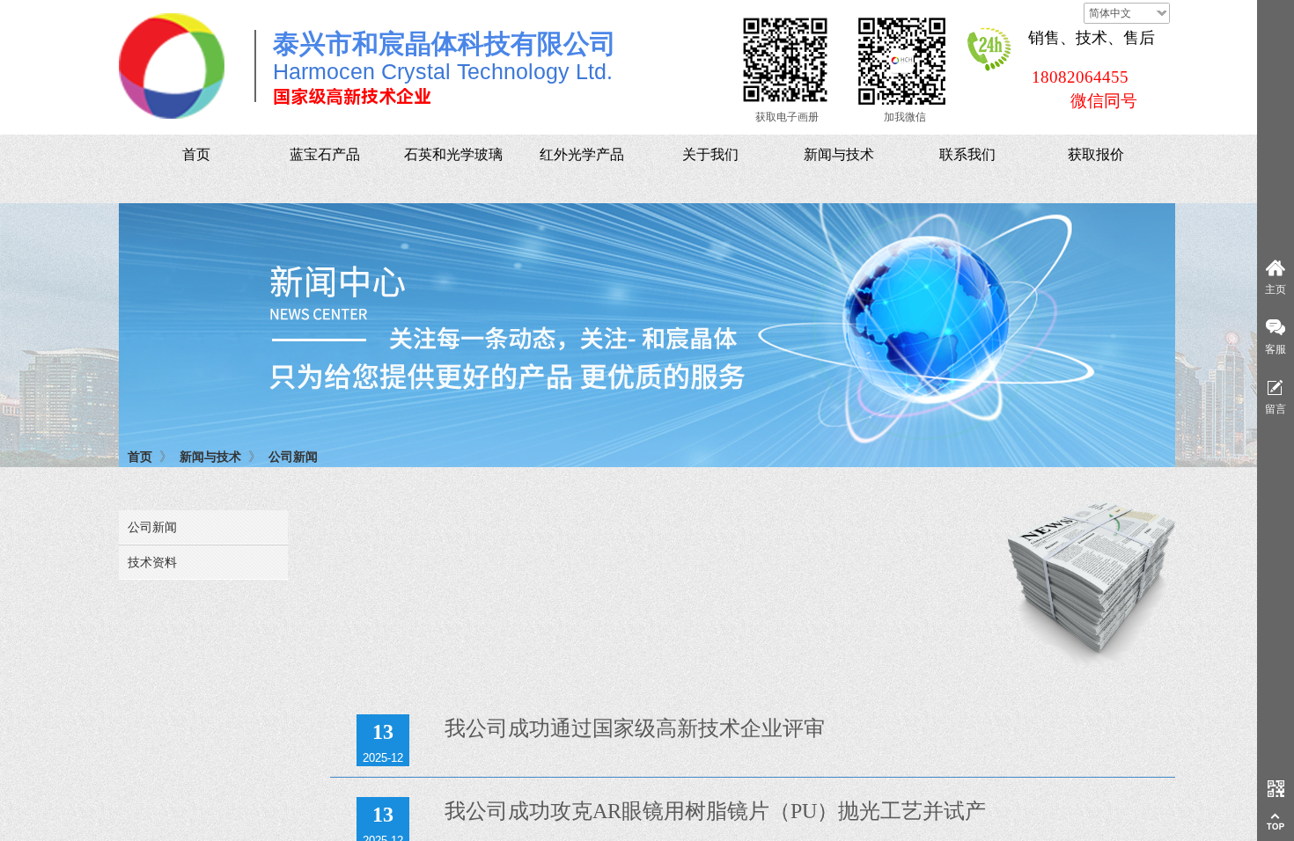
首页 (140, 457)
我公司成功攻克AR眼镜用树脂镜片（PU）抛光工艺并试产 (715, 811)
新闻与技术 (210, 457)
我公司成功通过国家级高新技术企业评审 (635, 728)
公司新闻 (293, 457)
